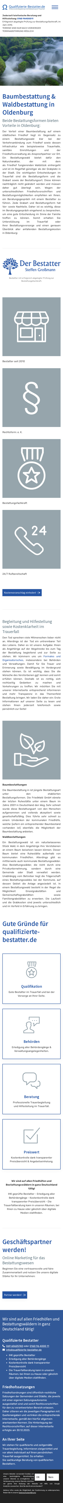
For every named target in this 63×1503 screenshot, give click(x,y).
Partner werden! (12, 1294)
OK (37, 1477)
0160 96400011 (25, 18)
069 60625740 (14, 1346)
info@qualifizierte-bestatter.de (24, 1349)
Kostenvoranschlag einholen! (20, 592)
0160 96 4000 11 (39, 1346)
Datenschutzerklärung (27, 1493)
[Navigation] (55, 6)
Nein (50, 1477)
